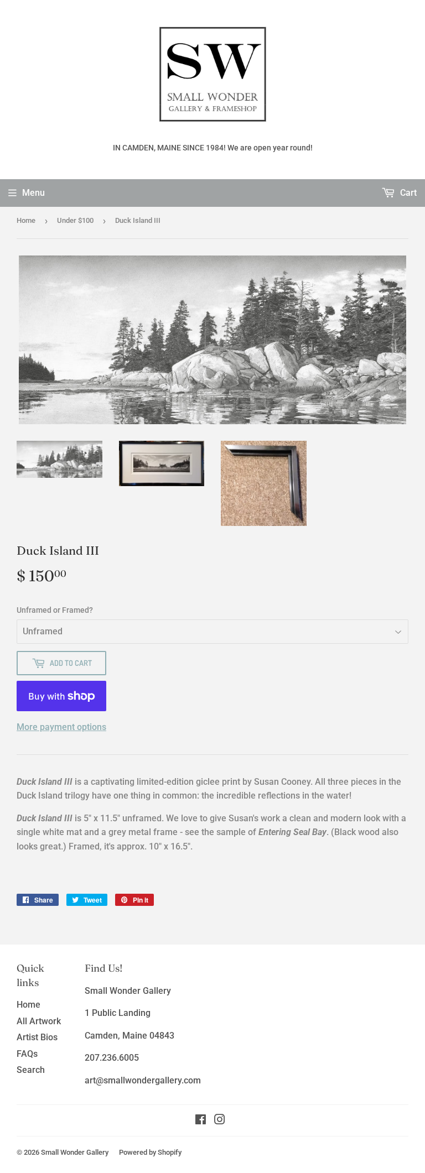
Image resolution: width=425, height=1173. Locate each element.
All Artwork (39, 1021)
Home (26, 220)
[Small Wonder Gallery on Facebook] (200, 1120)
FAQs (27, 1054)
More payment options (61, 727)
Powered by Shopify (150, 1152)
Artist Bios (37, 1037)
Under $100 (75, 220)
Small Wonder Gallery (74, 1152)
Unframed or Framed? (55, 610)
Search (31, 1070)
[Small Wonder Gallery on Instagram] (219, 1120)
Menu (33, 192)
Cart (407, 192)
